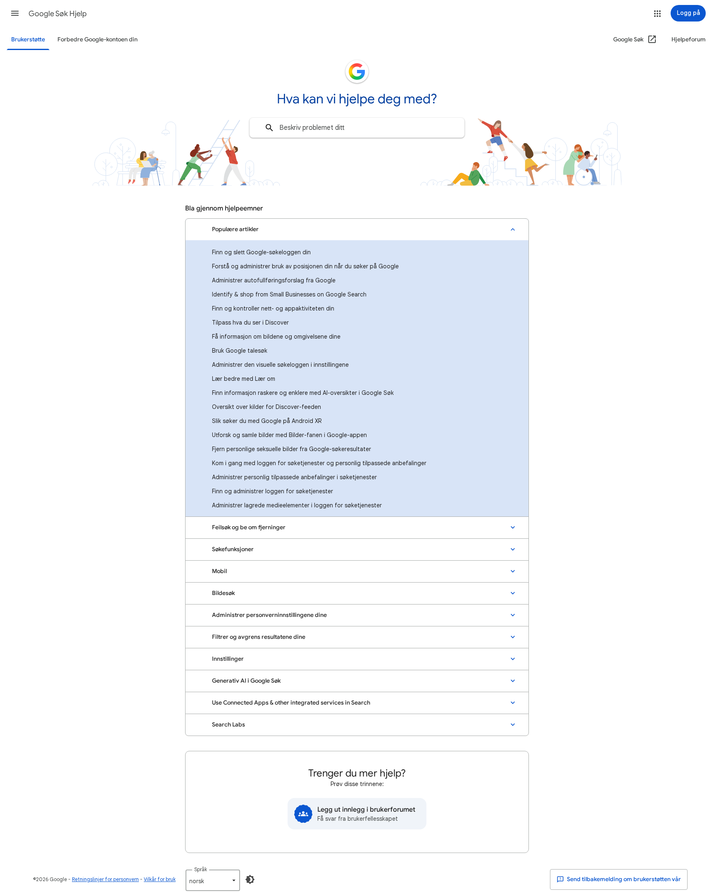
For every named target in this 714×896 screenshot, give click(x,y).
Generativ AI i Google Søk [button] (246, 680)
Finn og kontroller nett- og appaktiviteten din (273, 308)
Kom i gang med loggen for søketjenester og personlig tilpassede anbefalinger (319, 463)
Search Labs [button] (228, 724)
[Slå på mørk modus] (250, 879)
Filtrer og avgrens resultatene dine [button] (258, 636)
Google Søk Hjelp (58, 13)
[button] (15, 13)
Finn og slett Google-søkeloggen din (261, 252)
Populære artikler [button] (235, 229)
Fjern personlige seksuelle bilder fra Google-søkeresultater (291, 449)
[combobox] (357, 128)
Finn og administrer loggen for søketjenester (272, 491)
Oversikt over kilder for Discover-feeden (266, 407)
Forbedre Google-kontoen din (97, 39)
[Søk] (269, 128)
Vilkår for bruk (160, 879)
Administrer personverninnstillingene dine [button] (269, 615)
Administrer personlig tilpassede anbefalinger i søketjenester (294, 477)
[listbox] (213, 880)
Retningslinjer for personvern (105, 879)
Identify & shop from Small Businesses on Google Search (289, 294)
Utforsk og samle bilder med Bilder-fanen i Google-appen (289, 435)
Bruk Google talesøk (239, 350)
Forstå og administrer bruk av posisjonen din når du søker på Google (305, 266)
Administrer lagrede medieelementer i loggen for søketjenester (297, 505)
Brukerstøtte (28, 39)
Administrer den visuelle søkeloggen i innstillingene (280, 364)
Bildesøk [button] (223, 593)
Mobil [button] (219, 571)
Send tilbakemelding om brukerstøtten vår (623, 879)
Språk (200, 869)
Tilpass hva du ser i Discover (250, 322)
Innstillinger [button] (228, 658)
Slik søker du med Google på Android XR (266, 421)
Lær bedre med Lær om (243, 378)
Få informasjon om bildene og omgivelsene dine (276, 336)
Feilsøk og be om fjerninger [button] (249, 527)
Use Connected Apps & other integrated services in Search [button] (291, 702)
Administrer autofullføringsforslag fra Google (274, 280)
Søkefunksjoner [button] (233, 549)
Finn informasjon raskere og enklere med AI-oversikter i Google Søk (303, 393)
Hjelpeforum (688, 39)
